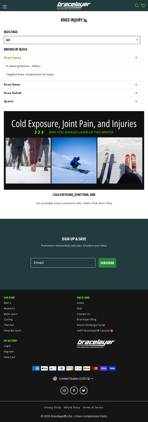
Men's (7, 302)
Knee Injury (12, 57)
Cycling (8, 319)
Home (80, 302)
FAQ (79, 308)
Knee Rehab (13, 93)
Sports (8, 101)
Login (7, 345)
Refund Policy (72, 407)
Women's (9, 308)
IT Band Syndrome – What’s (23, 66)
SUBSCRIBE (107, 263)
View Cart (9, 357)
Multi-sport (10, 313)
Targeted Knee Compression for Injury (30, 74)
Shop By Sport (12, 330)
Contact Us (83, 313)
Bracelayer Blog (86, 319)
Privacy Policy (53, 407)
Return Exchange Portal (91, 324)
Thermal (9, 324)
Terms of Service (93, 407)
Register (9, 351)
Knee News (12, 84)
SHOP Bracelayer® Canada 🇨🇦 (95, 330)
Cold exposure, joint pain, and (74, 194)
